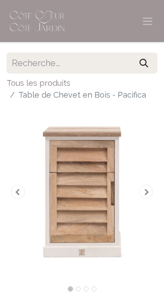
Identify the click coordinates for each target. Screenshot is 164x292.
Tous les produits (38, 83)
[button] (18, 192)
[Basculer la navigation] (147, 21)
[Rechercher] (143, 63)
